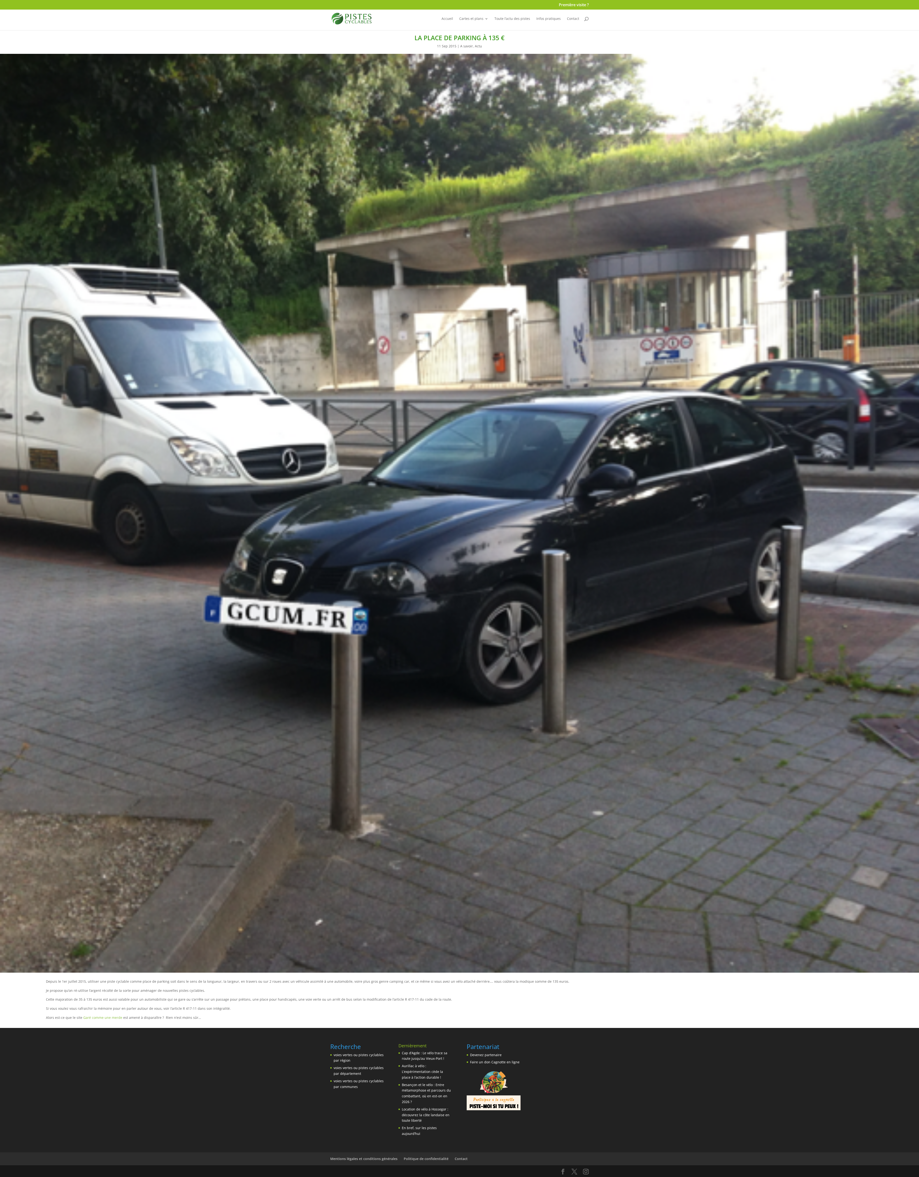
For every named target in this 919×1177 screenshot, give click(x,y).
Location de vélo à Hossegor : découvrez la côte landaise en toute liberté (425, 1115)
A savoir (466, 46)
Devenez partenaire (486, 1055)
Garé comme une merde (102, 1017)
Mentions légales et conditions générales (364, 1158)
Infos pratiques (548, 19)
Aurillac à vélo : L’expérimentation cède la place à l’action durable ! (422, 1072)
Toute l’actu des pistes (512, 19)
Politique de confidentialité (426, 1158)
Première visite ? (574, 5)
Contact (573, 19)
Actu (478, 46)
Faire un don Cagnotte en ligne (495, 1062)
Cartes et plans (471, 19)
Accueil (447, 19)
